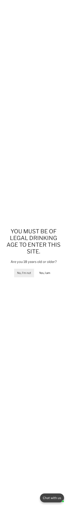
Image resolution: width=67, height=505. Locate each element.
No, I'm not (24, 273)
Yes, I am (44, 273)
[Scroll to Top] (60, 485)
